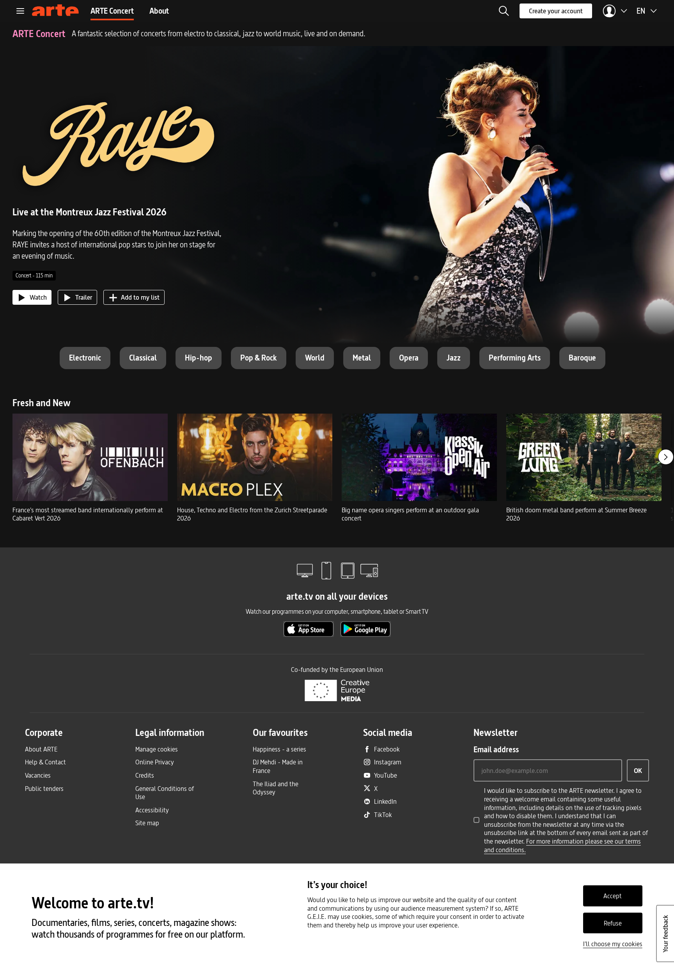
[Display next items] (666, 457)
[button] (504, 11)
